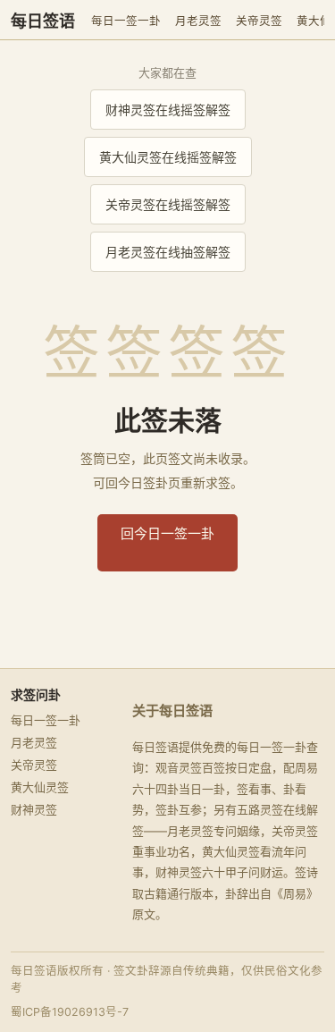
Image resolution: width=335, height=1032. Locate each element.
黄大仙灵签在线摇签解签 (168, 157)
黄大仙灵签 (40, 787)
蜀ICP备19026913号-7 (70, 1012)
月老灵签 (198, 21)
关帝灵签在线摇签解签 (167, 204)
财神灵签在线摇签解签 (167, 109)
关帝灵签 (259, 21)
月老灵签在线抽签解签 (167, 251)
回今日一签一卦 (167, 533)
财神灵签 (34, 809)
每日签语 (43, 21)
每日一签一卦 (126, 21)
